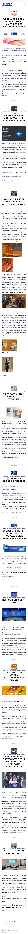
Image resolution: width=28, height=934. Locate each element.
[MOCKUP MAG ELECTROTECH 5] (14, 388)
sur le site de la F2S (21, 512)
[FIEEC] (11, 4)
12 (9, 921)
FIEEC (8, 930)
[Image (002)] (14, 13)
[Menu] (24, 4)
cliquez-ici (16, 457)
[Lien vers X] (23, 931)
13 (12, 921)
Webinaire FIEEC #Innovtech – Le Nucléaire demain (14, 118)
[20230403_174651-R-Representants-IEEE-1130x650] (14, 193)
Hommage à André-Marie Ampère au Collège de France (14, 202)
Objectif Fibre (5, 574)
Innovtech (20, 111)
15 (4, 923)
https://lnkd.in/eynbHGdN (7, 738)
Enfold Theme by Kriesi (13, 930)
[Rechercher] (21, 4)
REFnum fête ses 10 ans (14, 601)
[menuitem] (21, 4)
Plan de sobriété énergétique (14, 852)
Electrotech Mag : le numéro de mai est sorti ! (14, 397)
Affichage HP (5, 111)
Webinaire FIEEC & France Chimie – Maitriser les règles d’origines (14, 23)
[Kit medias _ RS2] (14, 525)
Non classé (22, 392)
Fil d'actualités (17, 16)
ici (12, 576)
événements (10, 16)
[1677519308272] (14, 845)
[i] (14, 108)
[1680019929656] (14, 594)
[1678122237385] (14, 667)
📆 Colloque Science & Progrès (14, 479)
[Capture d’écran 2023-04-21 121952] (14, 472)
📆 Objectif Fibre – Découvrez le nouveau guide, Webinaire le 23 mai (14, 534)
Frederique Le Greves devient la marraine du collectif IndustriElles (14, 761)
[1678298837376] (14, 751)
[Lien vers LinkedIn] (25, 931)
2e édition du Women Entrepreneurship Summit (14, 676)
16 (7, 923)
